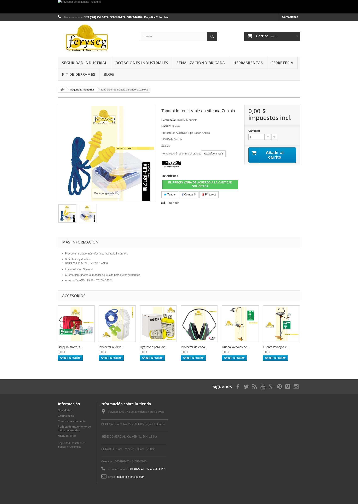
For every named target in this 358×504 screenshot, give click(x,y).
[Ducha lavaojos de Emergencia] (240, 323)
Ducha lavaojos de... (235, 347)
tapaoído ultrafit (213, 153)
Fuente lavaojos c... (276, 347)
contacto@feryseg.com (130, 476)
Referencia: (168, 120)
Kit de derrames (78, 74)
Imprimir (173, 202)
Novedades (65, 410)
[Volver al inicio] (62, 89)
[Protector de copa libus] (199, 323)
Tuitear (171, 194)
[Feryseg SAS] (96, 38)
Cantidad (254, 130)
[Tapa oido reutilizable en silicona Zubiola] (67, 213)
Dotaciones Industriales (141, 62)
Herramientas (248, 62)
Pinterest (210, 194)
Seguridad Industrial (84, 62)
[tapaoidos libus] (117, 323)
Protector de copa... (194, 347)
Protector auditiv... (111, 347)
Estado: (166, 126)
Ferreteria (282, 62)
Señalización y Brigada (201, 62)
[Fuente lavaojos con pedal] (281, 323)
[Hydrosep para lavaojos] (158, 323)
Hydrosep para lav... (153, 347)
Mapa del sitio (67, 435)
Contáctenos (290, 16)
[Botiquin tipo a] (76, 323)
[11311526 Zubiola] (87, 213)
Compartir (189, 194)
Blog (109, 74)
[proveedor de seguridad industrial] (179, 6)
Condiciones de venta (72, 421)
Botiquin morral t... (70, 347)
